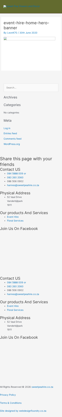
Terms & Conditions (11, 403)
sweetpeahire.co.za (42, 387)
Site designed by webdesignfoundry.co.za (23, 410)
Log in (7, 128)
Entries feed (10, 133)
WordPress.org (12, 144)
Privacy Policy (8, 394)
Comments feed (12, 138)
